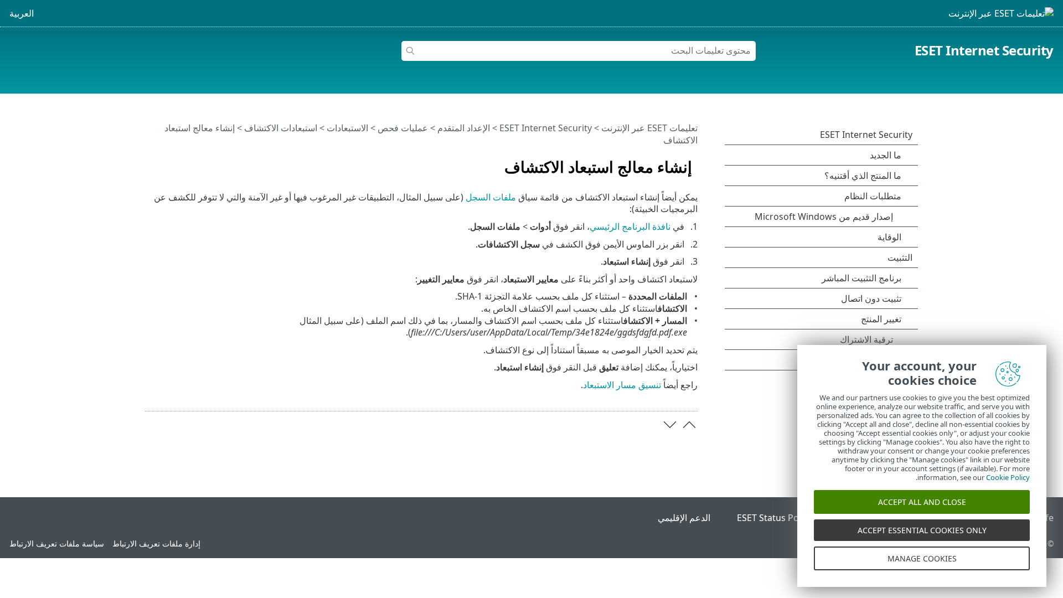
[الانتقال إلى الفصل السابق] (689, 424)
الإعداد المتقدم (463, 128)
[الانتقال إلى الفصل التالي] (670, 424)
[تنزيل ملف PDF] (168, 162)
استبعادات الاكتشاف (280, 128)
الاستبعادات (347, 128)
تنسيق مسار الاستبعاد (622, 385)
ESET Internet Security (984, 50)
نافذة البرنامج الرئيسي (630, 226)
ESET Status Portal (775, 518)
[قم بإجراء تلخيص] (151, 162)
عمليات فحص (403, 128)
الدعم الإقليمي (684, 518)
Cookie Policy (1008, 477)
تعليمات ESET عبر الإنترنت (649, 128)
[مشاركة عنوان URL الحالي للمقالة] (184, 162)
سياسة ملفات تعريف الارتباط (56, 543)
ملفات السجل (491, 197)
